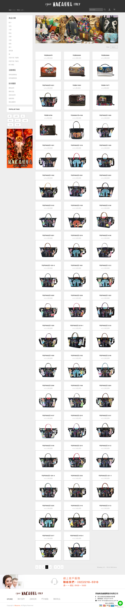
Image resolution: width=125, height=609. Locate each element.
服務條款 (11, 98)
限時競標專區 (13, 74)
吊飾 (10, 37)
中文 (13, 10)
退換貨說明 (12, 95)
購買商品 (56, 599)
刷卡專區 (11, 65)
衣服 (10, 40)
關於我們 (21, 599)
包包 (10, 26)
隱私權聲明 (12, 102)
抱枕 (10, 44)
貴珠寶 (11, 51)
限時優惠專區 (13, 78)
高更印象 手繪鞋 (14, 58)
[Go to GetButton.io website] (120, 607)
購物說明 (11, 88)
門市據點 (44, 599)
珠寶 (17, 125)
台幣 (22, 10)
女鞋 (16, 116)
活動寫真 (33, 599)
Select (114, 47)
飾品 (10, 33)
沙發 (10, 29)
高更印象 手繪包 (14, 61)
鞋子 (10, 22)
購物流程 (11, 91)
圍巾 (10, 47)
